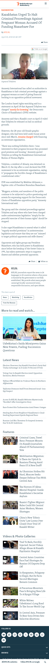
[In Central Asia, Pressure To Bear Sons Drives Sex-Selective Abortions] (10, 615)
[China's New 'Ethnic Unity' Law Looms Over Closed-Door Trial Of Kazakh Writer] (10, 520)
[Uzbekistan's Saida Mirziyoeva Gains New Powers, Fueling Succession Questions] (24, 328)
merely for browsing (19, 110)
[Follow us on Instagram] (14, 634)
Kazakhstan (7, 10)
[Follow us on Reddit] (9, 634)
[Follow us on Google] (20, 634)
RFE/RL (7, 32)
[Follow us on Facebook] (31, 634)
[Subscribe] (3, 640)
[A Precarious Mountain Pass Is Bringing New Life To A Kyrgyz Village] (10, 591)
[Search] (45, 662)
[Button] (44, 42)
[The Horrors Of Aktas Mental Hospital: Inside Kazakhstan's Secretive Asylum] (10, 490)
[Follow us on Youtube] (3, 634)
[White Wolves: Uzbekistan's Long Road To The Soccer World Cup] (10, 603)
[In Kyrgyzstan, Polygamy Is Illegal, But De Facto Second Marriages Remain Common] (10, 575)
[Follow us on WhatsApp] (42, 634)
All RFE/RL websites (9, 662)
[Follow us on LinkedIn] (36, 634)
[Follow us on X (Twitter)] (25, 634)
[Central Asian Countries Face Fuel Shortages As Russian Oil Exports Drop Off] (10, 560)
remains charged (25, 137)
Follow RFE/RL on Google (30, 662)
